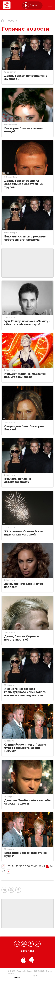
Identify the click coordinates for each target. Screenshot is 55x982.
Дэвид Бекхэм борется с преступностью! (22, 638)
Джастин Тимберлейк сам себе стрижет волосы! (27, 802)
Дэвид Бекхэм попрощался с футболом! (25, 77)
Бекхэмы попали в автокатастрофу (17, 480)
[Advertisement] (27, 263)
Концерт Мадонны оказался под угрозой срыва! (25, 375)
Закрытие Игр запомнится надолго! (23, 585)
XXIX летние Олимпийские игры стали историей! (23, 533)
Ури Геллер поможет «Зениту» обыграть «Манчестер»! (27, 323)
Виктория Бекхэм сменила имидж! (23, 130)
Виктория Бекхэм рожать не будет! (25, 854)
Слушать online (35, 5)
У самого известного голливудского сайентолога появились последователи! (25, 692)
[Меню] (50, 5)
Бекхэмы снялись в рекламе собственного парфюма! (25, 238)
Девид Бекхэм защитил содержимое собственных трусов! (23, 184)
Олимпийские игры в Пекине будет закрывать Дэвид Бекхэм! (25, 748)
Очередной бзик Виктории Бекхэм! (24, 428)
